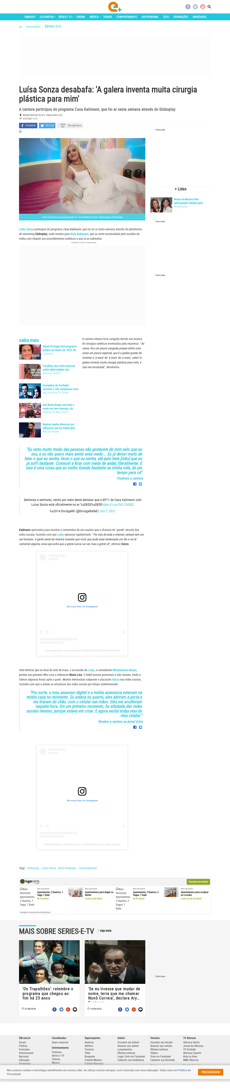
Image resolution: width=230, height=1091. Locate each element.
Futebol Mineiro (93, 1060)
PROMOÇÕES (181, 17)
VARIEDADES (199, 17)
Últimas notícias (126, 1053)
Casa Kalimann (88, 868)
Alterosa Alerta (191, 1042)
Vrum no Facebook (160, 1056)
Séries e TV (58, 1055)
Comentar (75, 1009)
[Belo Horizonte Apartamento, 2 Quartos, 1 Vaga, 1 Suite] (27, 896)
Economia (24, 1049)
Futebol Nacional (94, 1063)
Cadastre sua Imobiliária (131, 1060)
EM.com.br (24, 1038)
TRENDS (107, 17)
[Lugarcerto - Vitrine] (29, 883)
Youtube (202, 6)
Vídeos (154, 1053)
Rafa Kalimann (67, 868)
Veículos (155, 1038)
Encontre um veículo (161, 1042)
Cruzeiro (89, 1049)
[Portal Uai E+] (115, 7)
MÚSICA (94, 17)
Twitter (195, 6)
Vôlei (87, 1053)
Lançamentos (125, 1049)
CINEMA (80, 17)
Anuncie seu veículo (161, 1046)
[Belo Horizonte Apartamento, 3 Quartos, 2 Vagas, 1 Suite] (123, 898)
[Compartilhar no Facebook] (134, 484)
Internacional (26, 1053)
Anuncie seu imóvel (128, 1046)
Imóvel (121, 1038)
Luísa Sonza (48, 868)
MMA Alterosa (191, 1060)
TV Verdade (189, 1049)
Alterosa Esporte (192, 1053)
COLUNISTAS (47, 17)
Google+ (68, 1009)
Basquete (90, 1056)
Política (23, 1046)
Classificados (59, 1038)
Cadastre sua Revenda (162, 1060)
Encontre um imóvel (128, 1042)
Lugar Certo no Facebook (131, 1056)
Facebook (187, 6)
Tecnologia (25, 1063)
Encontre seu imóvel (198, 881)
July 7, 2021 (107, 511)
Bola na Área (190, 1056)
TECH (166, 17)
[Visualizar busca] (209, 6)
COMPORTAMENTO (127, 17)
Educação (24, 1060)
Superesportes (92, 1038)
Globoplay (33, 868)
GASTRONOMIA (150, 17)
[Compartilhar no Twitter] (140, 484)
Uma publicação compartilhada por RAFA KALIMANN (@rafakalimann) (82, 650)
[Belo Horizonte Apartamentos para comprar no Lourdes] (171, 892)
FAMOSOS (29, 17)
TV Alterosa (189, 1038)
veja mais (105, 930)
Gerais (22, 1042)
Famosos (57, 1052)
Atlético (89, 1046)
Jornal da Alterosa (193, 1046)
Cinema (56, 1059)
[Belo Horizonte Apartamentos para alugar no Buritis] (75, 892)
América (89, 1042)
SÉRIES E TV (65, 17)
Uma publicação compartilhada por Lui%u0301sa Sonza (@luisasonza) (82, 844)
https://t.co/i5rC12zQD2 (118, 504)
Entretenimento (60, 1048)
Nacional (24, 1056)
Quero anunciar (60, 1042)
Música (56, 1062)
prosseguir (210, 1072)
